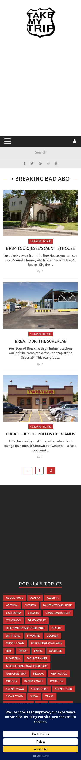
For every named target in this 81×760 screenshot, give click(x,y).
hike (9, 650)
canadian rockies (58, 613)
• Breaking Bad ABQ (40, 241)
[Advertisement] (40, 87)
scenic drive (39, 688)
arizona (12, 605)
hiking (23, 650)
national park (16, 673)
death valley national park (25, 628)
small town (14, 696)
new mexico (59, 673)
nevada (38, 673)
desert (57, 628)
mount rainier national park (27, 666)
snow (34, 696)
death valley (37, 620)
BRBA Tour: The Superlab (41, 341)
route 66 (56, 681)
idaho (38, 650)
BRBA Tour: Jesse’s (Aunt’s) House (40, 248)
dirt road (13, 635)
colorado (13, 620)
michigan (55, 650)
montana (13, 658)
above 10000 (14, 597)
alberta (52, 597)
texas (49, 696)
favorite (33, 635)
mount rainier (37, 658)
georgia (52, 635)
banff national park (57, 605)
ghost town (15, 643)
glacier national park (46, 643)
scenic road (63, 688)
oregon (11, 681)
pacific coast (33, 681)
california (13, 613)
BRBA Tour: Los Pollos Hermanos (40, 433)
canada (33, 613)
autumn (30, 605)
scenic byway (15, 688)
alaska (35, 597)
